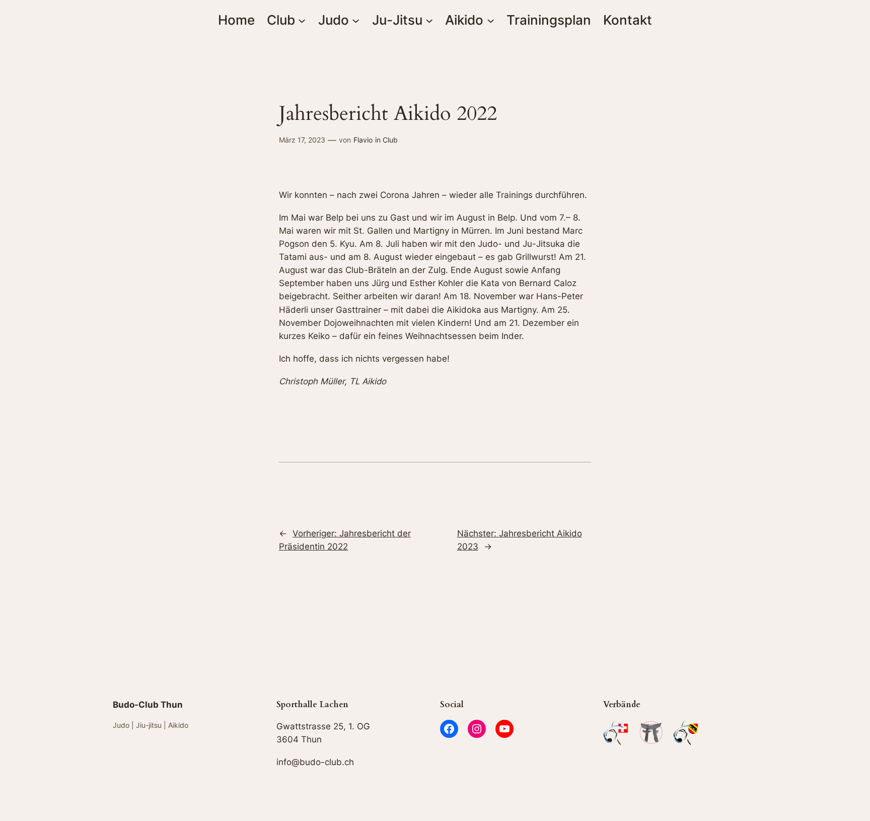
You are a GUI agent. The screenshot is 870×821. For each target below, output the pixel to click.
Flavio (363, 139)
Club (390, 139)
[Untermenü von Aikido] (490, 20)
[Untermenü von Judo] (355, 20)
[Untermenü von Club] (302, 20)
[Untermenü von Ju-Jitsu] (429, 20)
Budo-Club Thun (148, 705)
